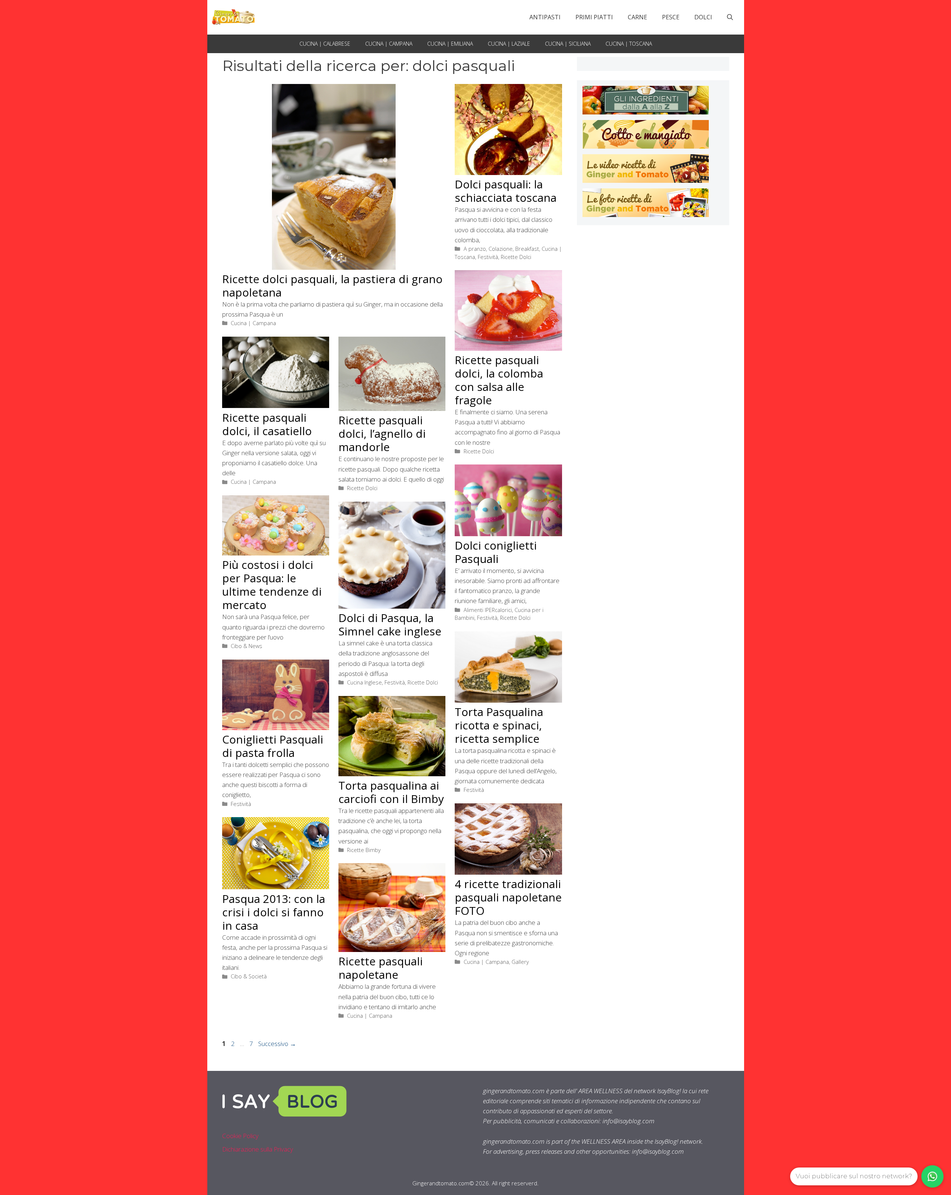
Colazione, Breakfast (514, 248)
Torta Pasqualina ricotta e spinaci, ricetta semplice (499, 725)
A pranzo (475, 248)
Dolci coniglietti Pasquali (496, 552)
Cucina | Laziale (509, 43)
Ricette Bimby (364, 850)
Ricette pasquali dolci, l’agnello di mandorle (382, 433)
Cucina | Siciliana (568, 43)
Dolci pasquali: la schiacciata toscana (505, 191)
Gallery (520, 961)
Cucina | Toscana (629, 43)
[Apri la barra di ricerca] (730, 17)
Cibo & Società (249, 976)
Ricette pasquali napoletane (380, 967)
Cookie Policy (240, 1135)
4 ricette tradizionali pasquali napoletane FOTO (508, 897)
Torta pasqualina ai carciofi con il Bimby (391, 792)
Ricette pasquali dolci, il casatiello (267, 424)
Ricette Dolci (516, 256)
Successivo (277, 1043)
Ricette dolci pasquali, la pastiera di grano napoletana (332, 285)
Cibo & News (246, 646)
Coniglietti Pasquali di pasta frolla (272, 746)
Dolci (703, 17)
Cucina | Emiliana (450, 43)
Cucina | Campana (388, 43)
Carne (637, 17)
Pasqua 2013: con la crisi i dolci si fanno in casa (273, 912)
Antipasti (545, 17)
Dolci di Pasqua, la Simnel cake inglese (389, 624)
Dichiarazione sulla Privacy (257, 1149)
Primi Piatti (594, 17)
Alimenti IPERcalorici (488, 609)
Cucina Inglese (364, 682)
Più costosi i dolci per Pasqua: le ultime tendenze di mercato (272, 584)
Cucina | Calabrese (324, 43)
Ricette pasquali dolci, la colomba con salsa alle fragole (499, 380)
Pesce (670, 17)
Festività (488, 256)
